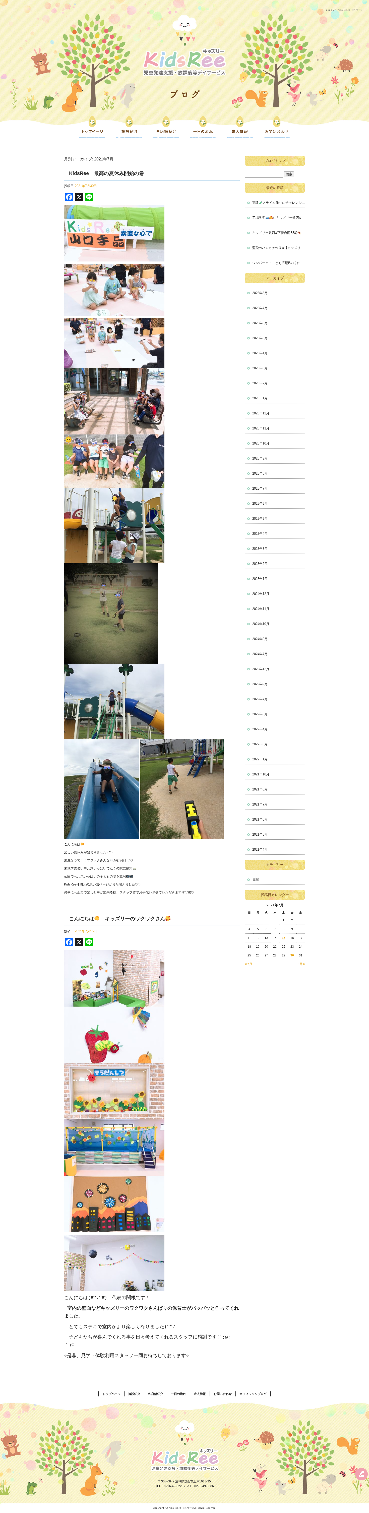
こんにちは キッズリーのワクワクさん (117, 918)
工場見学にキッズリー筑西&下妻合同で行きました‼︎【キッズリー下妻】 (278, 218)
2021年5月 (260, 834)
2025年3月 (260, 549)
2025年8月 (260, 473)
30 (292, 955)
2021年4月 (260, 849)
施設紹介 (129, 127)
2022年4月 (260, 729)
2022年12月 (260, 669)
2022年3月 (260, 744)
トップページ (92, 127)
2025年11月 (260, 428)
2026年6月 (260, 323)
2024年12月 (260, 594)
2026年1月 (260, 398)
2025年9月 (260, 458)
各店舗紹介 (166, 127)
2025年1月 (260, 579)
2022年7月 (260, 699)
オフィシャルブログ (253, 1394)
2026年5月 (260, 338)
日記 (255, 879)
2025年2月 (260, 564)
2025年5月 (260, 518)
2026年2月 (260, 383)
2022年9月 (260, 684)
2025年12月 (260, 413)
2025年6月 (260, 503)
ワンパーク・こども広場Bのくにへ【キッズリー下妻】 (278, 263)
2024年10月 (260, 624)
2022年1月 (260, 759)
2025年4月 (260, 534)
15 (283, 938)
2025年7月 (260, 488)
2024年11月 (260, 609)
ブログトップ (274, 161)
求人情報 (239, 127)
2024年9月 (260, 639)
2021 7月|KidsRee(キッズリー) (343, 10)
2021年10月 (260, 774)
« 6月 (248, 964)
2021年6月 (260, 819)
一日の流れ (202, 127)
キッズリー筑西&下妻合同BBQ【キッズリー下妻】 (278, 233)
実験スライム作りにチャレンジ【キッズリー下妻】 (278, 203)
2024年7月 (260, 654)
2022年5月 (260, 714)
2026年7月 (260, 308)
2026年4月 (260, 353)
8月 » (301, 964)
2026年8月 (260, 293)
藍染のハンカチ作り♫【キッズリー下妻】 (278, 248)
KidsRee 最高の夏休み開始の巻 (106, 173)
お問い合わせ (276, 127)
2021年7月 (260, 804)
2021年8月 (260, 789)
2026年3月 (260, 368)
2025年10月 (260, 443)
